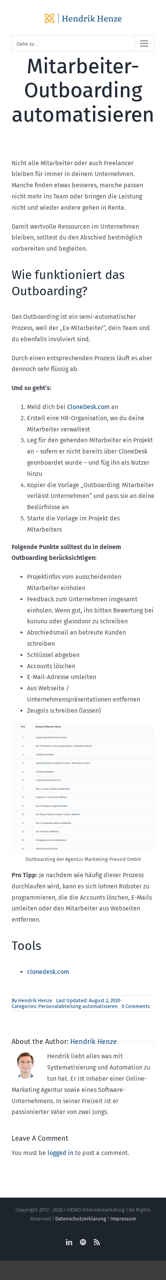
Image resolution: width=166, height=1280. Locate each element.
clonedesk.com (48, 971)
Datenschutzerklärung (80, 1219)
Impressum (123, 1219)
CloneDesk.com (88, 407)
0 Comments (136, 1006)
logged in (60, 1153)
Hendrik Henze (35, 1000)
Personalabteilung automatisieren (78, 1006)
